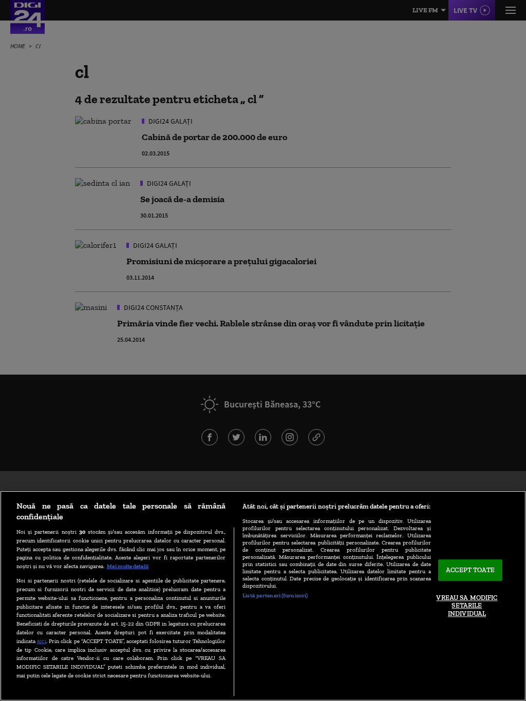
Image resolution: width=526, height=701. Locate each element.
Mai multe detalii (127, 566)
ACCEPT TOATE (470, 570)
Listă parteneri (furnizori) (275, 595)
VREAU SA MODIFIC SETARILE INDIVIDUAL (466, 605)
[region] (263, 596)
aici (41, 641)
